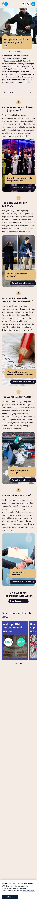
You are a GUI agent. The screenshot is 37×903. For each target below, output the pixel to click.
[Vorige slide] (16, 663)
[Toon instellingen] (23, 4)
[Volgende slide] (20, 663)
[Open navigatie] (33, 4)
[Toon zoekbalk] (28, 4)
